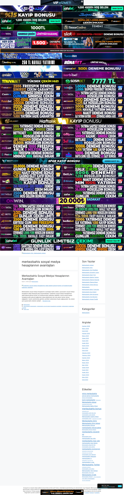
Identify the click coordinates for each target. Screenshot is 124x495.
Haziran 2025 (86, 333)
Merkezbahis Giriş (87, 267)
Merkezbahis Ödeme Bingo (90, 282)
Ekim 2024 (85, 348)
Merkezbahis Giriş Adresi (91, 423)
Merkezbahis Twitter (91, 465)
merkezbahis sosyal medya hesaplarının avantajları (49, 306)
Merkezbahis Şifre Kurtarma (90, 294)
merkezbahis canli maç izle (89, 413)
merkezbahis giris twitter (96, 418)
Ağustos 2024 (86, 353)
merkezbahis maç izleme (89, 443)
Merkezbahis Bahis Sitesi (90, 406)
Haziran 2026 (86, 326)
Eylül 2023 (85, 379)
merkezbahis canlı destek (88, 414)
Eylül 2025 (85, 331)
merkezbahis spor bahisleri (89, 454)
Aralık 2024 (85, 343)
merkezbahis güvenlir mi (91, 433)
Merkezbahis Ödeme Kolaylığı (90, 280)
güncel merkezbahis (87, 397)
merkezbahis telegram (89, 456)
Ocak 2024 (85, 370)
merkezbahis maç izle (91, 441)
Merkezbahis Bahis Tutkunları (90, 289)
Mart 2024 (85, 365)
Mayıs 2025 (85, 336)
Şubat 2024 (85, 367)
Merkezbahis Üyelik (89, 475)
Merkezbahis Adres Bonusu (90, 284)
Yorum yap (26, 309)
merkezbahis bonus (91, 408)
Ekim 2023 (85, 377)
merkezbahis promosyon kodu (87, 451)
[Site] (31, 87)
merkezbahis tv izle (88, 462)
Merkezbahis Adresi (88, 265)
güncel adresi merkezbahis (29, 306)
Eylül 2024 (85, 350)
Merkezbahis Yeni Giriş (88, 472)
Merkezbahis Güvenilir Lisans (90, 272)
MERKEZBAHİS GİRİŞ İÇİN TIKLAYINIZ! (62, 50)
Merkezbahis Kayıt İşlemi (89, 292)
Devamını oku (46, 301)
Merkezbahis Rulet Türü (89, 275)
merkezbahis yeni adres (88, 469)
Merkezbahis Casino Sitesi (90, 416)
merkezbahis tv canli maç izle (87, 460)
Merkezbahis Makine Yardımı (90, 277)
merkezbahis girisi (86, 418)
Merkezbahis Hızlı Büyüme (89, 297)
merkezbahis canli (85, 411)
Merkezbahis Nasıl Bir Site (88, 445)
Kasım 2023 (85, 375)
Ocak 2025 (85, 341)
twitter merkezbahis (97, 476)
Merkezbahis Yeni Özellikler (90, 270)
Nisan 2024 (85, 362)
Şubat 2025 (85, 338)
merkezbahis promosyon (91, 449)
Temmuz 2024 (86, 355)
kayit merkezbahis (88, 400)
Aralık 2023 (85, 372)
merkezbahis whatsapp (86, 467)
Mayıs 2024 (85, 360)
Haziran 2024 (86, 358)
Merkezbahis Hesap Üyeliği (90, 299)
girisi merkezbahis (89, 394)
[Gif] (62, 121)
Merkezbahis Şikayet (87, 476)
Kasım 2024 (85, 345)
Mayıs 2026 (85, 328)
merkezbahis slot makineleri (87, 452)
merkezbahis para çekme (88, 447)
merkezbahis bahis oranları (87, 404)
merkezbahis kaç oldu (89, 438)
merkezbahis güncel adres (91, 428)
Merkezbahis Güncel (88, 425)
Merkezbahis (26, 304)
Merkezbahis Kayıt (86, 436)
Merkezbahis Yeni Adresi (90, 471)
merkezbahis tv (87, 458)
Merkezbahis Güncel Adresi (89, 429)
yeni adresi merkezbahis (88, 478)
